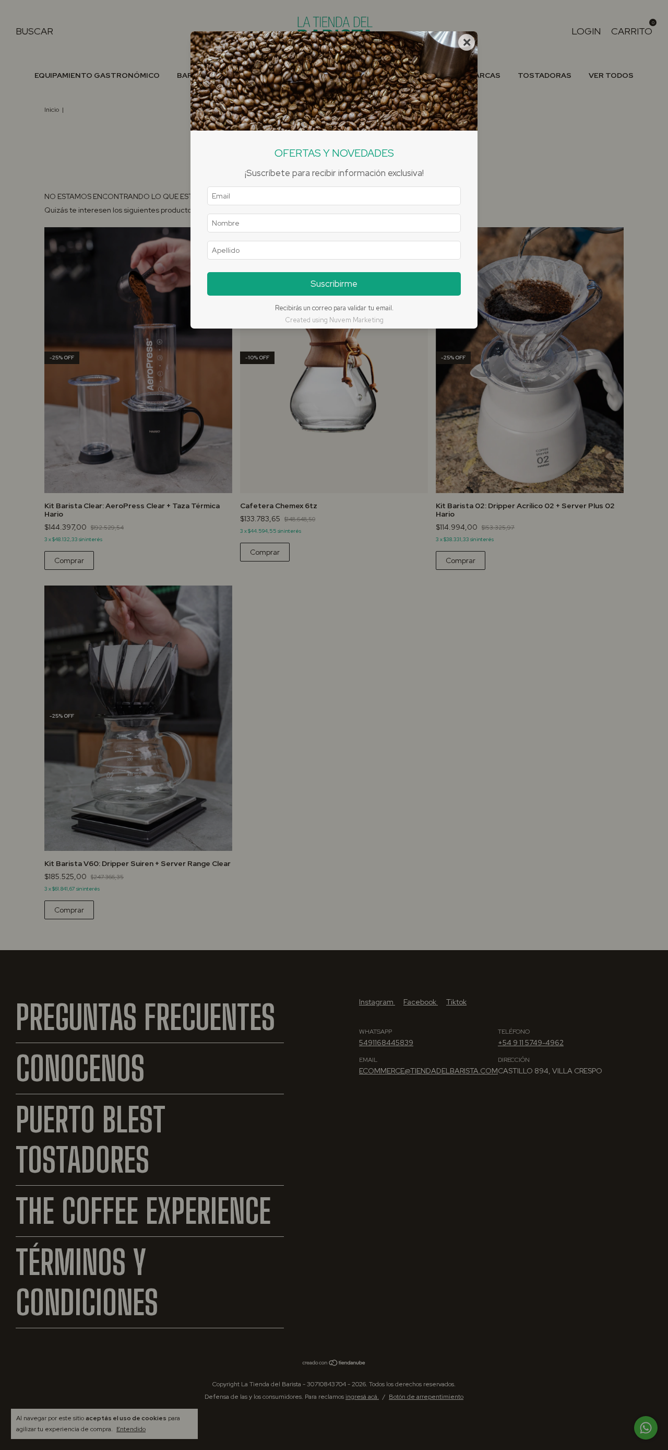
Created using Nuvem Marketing (334, 319)
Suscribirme (334, 283)
